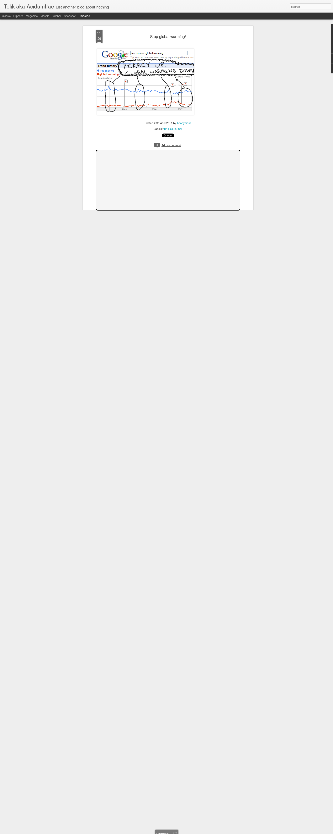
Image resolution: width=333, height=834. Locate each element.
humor (178, 129)
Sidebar (56, 16)
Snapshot (70, 16)
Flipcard (18, 16)
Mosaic (44, 16)
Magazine (32, 16)
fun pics (168, 129)
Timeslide (84, 16)
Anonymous (184, 123)
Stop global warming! (168, 36)
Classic (6, 16)
